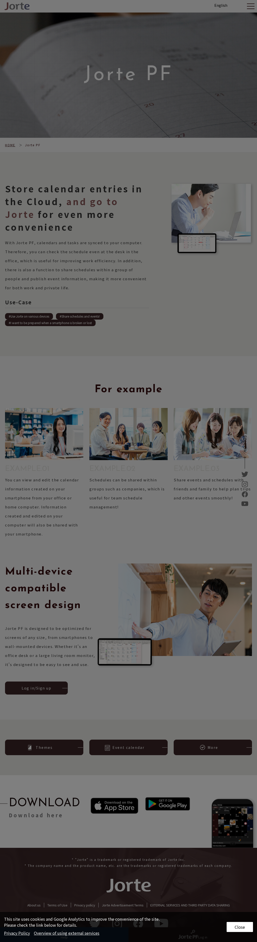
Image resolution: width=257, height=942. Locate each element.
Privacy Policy (17, 933)
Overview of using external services (66, 933)
